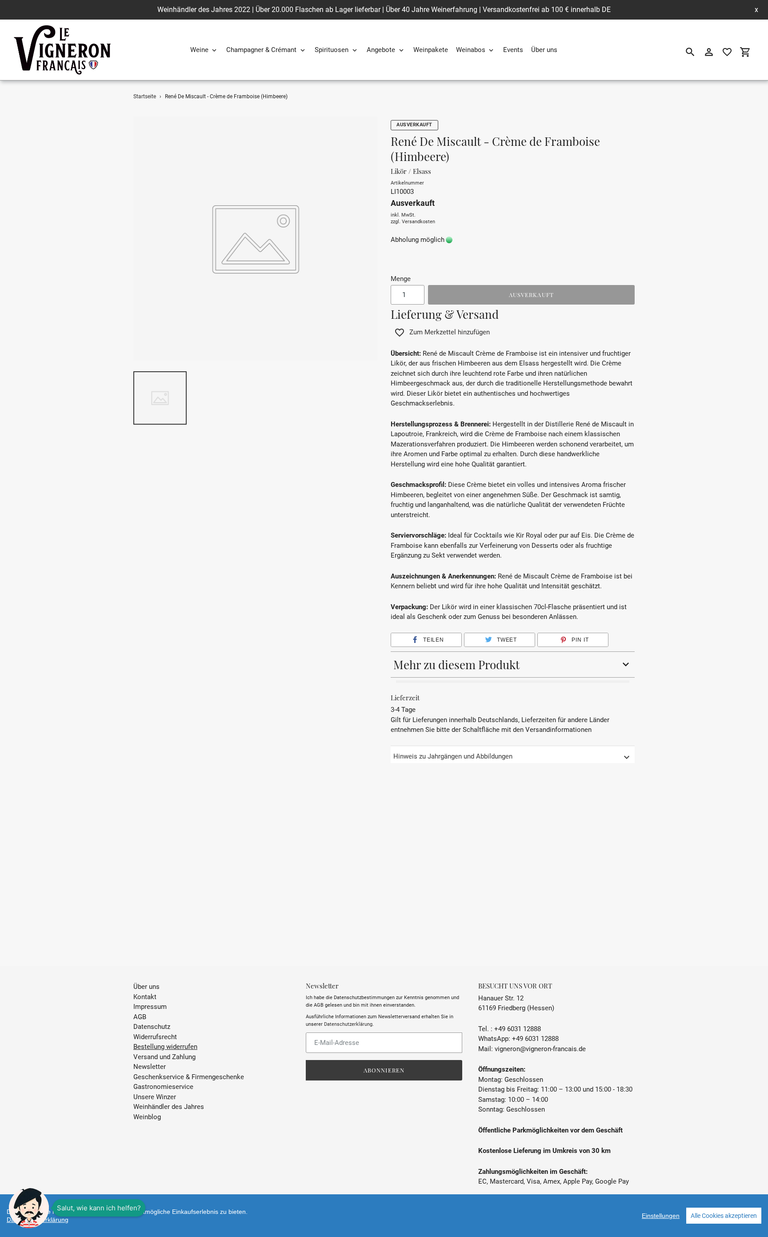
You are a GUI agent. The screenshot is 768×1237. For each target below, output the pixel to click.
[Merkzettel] (727, 52)
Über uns (146, 987)
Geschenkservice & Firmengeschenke (188, 1077)
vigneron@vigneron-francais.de (540, 1049)
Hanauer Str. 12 (501, 998)
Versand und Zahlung (164, 1057)
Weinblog (147, 1117)
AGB (139, 1017)
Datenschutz (151, 1027)
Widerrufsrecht (155, 1037)
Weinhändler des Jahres (168, 1107)
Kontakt (144, 997)
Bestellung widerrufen (165, 1047)
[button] (426, 640)
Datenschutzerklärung (348, 1024)
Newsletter (149, 1067)
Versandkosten (418, 222)
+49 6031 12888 (535, 1039)
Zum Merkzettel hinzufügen (449, 332)
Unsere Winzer (154, 1097)
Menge (401, 279)
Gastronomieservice (163, 1087)
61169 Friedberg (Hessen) (516, 1008)
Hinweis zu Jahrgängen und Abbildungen (452, 756)
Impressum (150, 1007)
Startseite (144, 96)
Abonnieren (384, 1070)
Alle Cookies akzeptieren (724, 1215)
